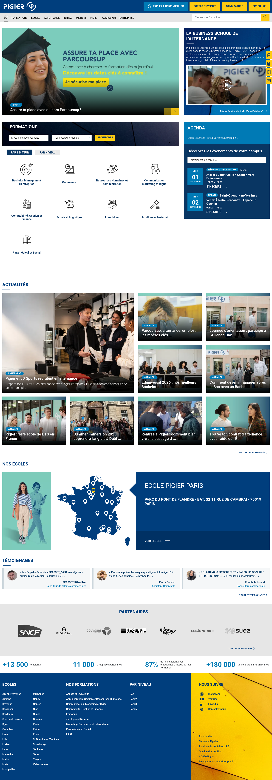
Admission (109, 17)
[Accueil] (6, 17)
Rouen (36, 734)
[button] (167, 111)
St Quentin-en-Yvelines (46, 739)
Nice (35, 709)
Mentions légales (208, 741)
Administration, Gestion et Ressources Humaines (94, 699)
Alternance (52, 17)
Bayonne (7, 704)
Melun (5, 759)
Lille (4, 739)
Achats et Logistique (77, 693)
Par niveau (48, 152)
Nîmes (36, 714)
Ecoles (35, 17)
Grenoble (7, 729)
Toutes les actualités (252, 452)
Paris (36, 724)
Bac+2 (133, 699)
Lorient (6, 744)
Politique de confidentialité (214, 746)
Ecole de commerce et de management (242, 110)
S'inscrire (213, 186)
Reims (36, 729)
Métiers (81, 17)
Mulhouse (38, 693)
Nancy (36, 699)
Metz (5, 764)
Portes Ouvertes (205, 6)
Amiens (6, 699)
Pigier (94, 17)
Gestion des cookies (210, 751)
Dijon (5, 724)
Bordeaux (7, 714)
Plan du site (205, 736)
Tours (36, 754)
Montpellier (8, 769)
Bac (132, 693)
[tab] (19, 152)
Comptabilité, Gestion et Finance (84, 709)
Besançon (8, 709)
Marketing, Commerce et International (87, 724)
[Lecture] (226, 85)
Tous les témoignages (252, 595)
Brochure (259, 6)
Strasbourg (39, 744)
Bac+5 (133, 709)
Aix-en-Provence (11, 693)
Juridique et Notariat (77, 719)
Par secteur (20, 152)
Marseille (7, 754)
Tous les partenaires (239, 648)
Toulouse (38, 749)
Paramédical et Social (78, 729)
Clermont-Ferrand (12, 719)
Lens (5, 734)
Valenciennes (40, 764)
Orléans (37, 719)
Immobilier (72, 714)
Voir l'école (153, 540)
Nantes (37, 704)
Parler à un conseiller (168, 6)
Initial (67, 17)
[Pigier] (20, 6)
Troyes (37, 759)
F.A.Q (69, 734)
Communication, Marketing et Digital (86, 704)
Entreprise (126, 17)
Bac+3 (133, 704)
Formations (19, 17)
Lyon (5, 749)
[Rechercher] (265, 17)
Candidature (234, 6)
